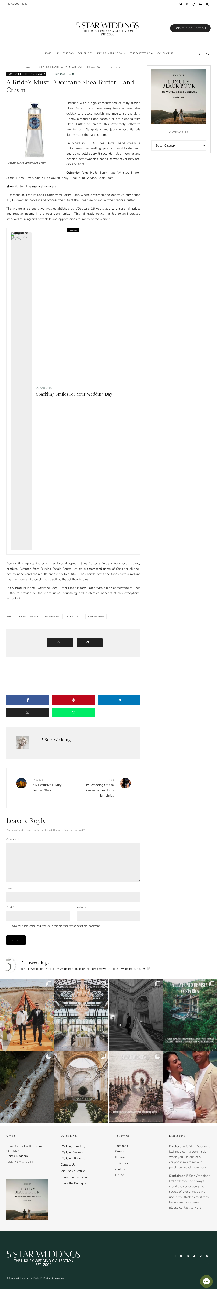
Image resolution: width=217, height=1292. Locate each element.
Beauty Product (29, 616)
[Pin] (73, 700)
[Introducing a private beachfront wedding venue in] (136, 1087)
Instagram (122, 1163)
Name (10, 888)
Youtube (120, 1169)
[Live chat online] (206, 1281)
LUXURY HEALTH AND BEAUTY (26, 74)
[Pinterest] (187, 4)
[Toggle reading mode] (200, 53)
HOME (47, 53)
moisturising (53, 616)
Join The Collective (73, 1171)
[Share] (27, 700)
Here (197, 1207)
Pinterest (121, 1157)
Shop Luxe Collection (75, 1177)
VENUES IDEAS (65, 53)
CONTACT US (165, 53)
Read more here (194, 1167)
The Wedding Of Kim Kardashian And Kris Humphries (99, 787)
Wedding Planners (73, 1158)
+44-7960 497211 (19, 1162)
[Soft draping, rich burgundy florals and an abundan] (27, 1087)
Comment (12, 839)
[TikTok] (193, 4)
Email (10, 907)
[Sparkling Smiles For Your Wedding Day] (21, 391)
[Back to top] (208, 1263)
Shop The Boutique (73, 1183)
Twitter (120, 1152)
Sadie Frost (74, 616)
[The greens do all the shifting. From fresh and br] (81, 1014)
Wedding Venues (72, 1152)
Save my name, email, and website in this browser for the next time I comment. (56, 926)
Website (81, 907)
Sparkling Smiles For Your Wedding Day (74, 394)
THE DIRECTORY (140, 53)
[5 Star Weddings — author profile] (22, 742)
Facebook (121, 1146)
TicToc (119, 1175)
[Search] (207, 4)
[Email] (27, 712)
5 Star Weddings (56, 739)
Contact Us (68, 1165)
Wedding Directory (73, 1146)
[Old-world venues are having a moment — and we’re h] (81, 1087)
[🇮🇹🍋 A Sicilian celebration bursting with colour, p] (27, 1014)
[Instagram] (180, 4)
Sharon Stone (96, 616)
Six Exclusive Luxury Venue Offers (47, 785)
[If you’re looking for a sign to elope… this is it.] (136, 1014)
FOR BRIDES (85, 53)
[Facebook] (174, 4)
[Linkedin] (200, 4)
